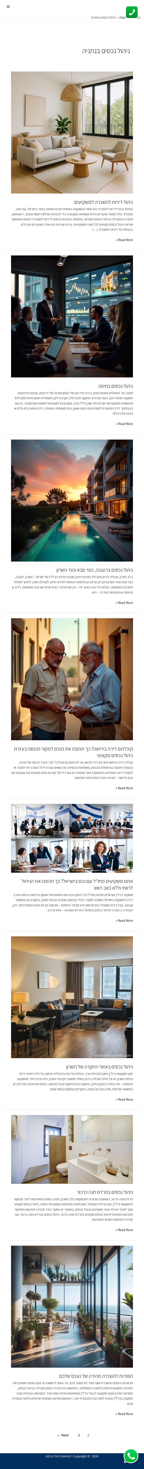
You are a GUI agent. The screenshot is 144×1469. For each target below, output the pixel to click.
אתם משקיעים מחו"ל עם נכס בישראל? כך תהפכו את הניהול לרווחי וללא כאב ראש (77, 884)
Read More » (124, 239)
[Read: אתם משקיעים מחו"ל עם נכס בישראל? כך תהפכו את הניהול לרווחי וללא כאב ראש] (72, 838)
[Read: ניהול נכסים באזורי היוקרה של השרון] (72, 997)
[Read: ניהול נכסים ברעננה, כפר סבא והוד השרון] (72, 500)
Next (63, 1435)
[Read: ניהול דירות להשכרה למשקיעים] (72, 132)
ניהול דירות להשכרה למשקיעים (103, 202)
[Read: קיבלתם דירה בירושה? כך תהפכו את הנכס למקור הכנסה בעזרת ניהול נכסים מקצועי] (72, 679)
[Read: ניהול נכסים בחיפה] (72, 316)
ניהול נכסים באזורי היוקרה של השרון (99, 1066)
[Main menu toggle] (8, 6)
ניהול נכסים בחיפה (115, 385)
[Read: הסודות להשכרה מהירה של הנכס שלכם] (72, 1306)
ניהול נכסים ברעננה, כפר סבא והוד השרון (94, 569)
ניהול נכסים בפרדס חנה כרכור (105, 1192)
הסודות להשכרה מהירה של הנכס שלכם (96, 1376)
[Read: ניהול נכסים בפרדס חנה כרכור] (72, 1149)
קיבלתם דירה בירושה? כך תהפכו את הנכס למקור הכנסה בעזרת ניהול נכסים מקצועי (73, 752)
